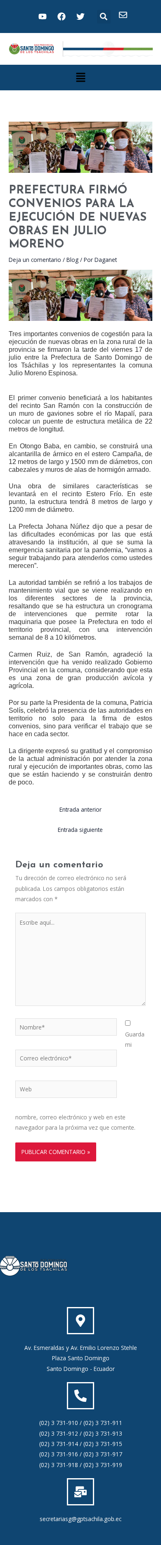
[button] (104, 17)
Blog (72, 260)
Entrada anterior (80, 809)
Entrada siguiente (80, 830)
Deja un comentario (35, 260)
